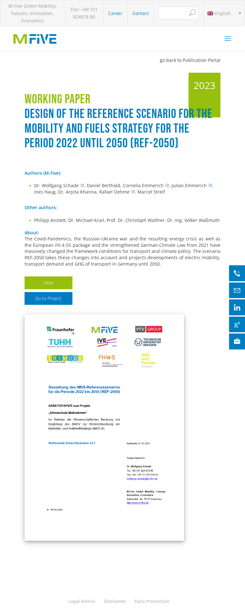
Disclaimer (115, 601)
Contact (140, 13)
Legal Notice (81, 601)
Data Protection (152, 601)
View (48, 283)
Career (115, 13)
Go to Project (48, 298)
